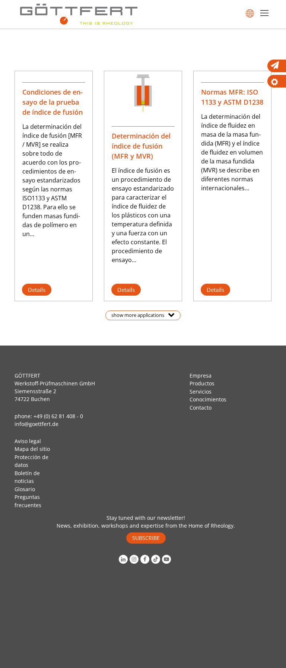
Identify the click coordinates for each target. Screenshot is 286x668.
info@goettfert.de (36, 423)
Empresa (201, 375)
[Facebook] (145, 559)
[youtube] (167, 559)
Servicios (201, 391)
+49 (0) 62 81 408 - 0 (58, 416)
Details (36, 289)
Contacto (201, 407)
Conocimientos (208, 399)
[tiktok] (156, 559)
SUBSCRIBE (146, 537)
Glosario (25, 489)
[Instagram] (135, 559)
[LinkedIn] (124, 559)
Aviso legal (28, 441)
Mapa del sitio (32, 448)
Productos (202, 383)
